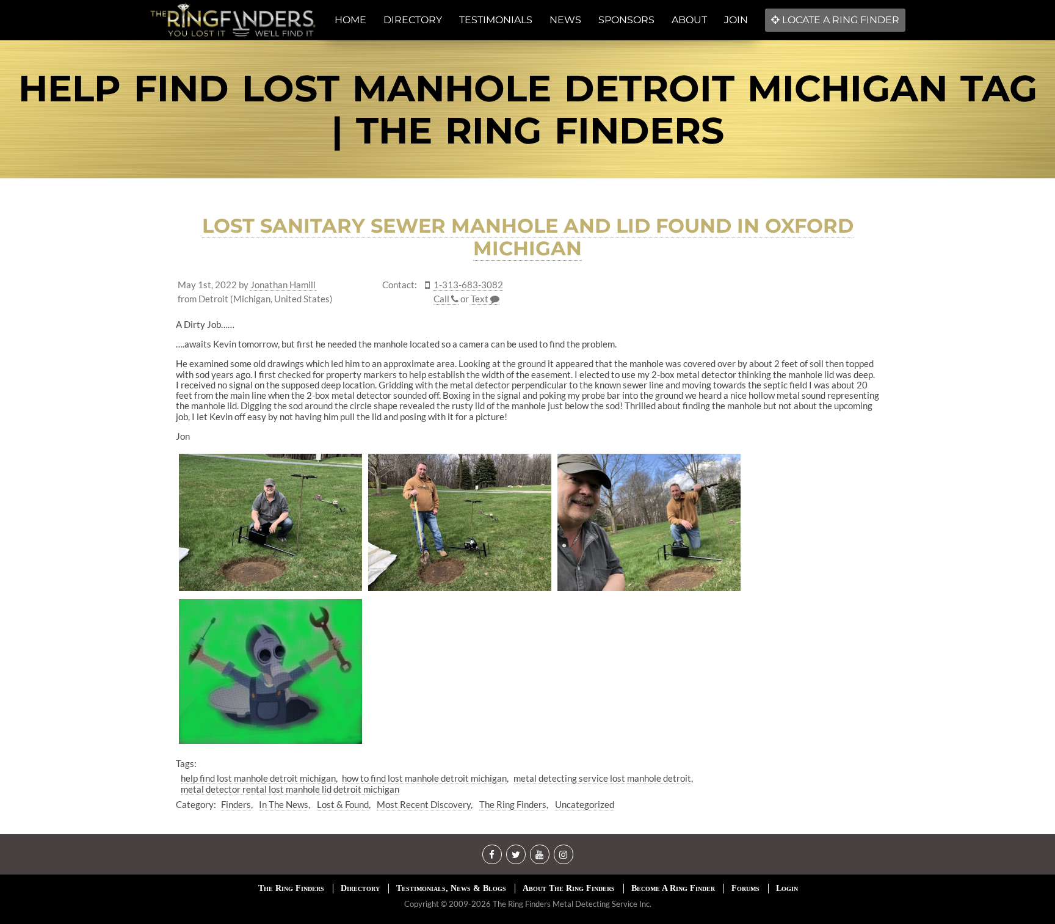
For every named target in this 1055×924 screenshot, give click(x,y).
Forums (745, 888)
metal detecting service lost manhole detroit (602, 778)
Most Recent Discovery (424, 804)
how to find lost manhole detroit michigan (424, 778)
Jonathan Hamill (283, 285)
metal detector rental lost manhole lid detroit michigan (290, 789)
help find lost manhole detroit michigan (258, 778)
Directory (360, 888)
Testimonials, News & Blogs (451, 888)
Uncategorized (584, 804)
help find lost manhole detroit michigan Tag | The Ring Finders (527, 109)
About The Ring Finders (569, 888)
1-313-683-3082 (468, 285)
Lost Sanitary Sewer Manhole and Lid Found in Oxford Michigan (528, 237)
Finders (236, 804)
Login (787, 888)
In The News (283, 804)
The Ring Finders (512, 804)
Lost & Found (343, 804)
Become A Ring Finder (673, 888)
